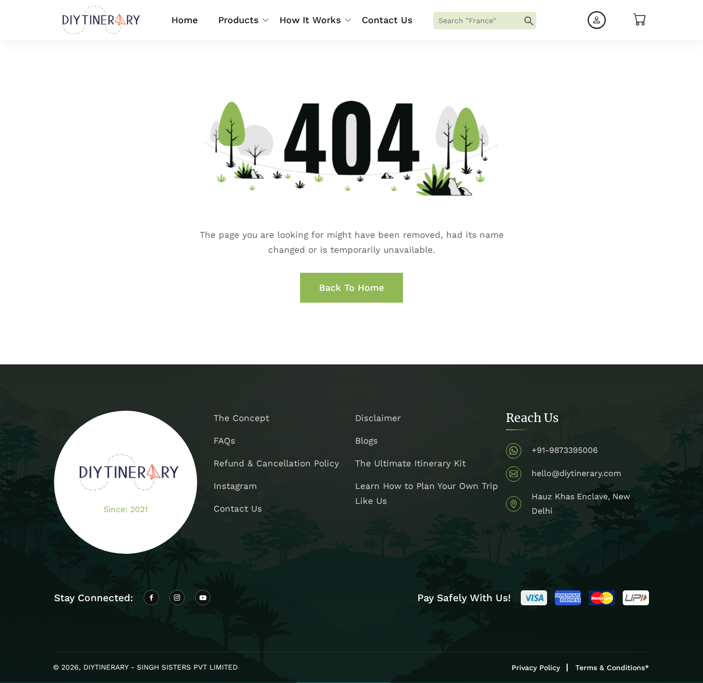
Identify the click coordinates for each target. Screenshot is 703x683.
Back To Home (351, 287)
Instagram (235, 486)
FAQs (224, 440)
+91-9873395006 (565, 450)
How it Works (310, 19)
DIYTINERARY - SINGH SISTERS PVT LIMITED (160, 667)
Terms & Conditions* (612, 667)
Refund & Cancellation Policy (276, 463)
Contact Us (387, 19)
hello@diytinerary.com (576, 473)
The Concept (241, 418)
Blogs (366, 440)
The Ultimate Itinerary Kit (410, 463)
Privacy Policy (536, 667)
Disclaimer (378, 418)
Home (184, 19)
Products (238, 19)
